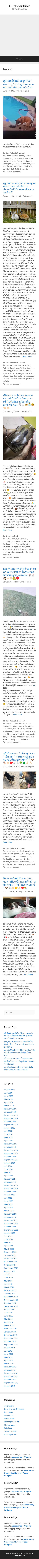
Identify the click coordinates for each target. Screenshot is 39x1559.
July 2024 (8, 1166)
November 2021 (10, 1262)
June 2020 (8, 1316)
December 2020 (11, 1297)
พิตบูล (5, 994)
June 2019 (8, 1354)
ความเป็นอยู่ (27, 376)
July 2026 (8, 1093)
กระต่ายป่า (14, 862)
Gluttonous (22, 539)
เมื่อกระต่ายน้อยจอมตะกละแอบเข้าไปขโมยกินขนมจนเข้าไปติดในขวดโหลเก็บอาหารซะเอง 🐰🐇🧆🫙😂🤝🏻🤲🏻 (18, 401)
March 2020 (9, 1325)
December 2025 (11, 1115)
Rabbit (28, 161)
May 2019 (8, 1357)
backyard (14, 726)
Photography (9, 1425)
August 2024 (9, 1163)
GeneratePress (19, 1556)
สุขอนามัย (30, 379)
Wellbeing (7, 371)
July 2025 (8, 1131)
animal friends (11, 983)
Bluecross (17, 365)
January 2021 (9, 1294)
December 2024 (11, 1150)
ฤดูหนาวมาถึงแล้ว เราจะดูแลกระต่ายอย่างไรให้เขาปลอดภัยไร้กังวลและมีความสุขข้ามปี (19, 188)
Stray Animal (18, 731)
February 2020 (10, 1329)
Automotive (9, 1406)
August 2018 (9, 1386)
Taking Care (25, 368)
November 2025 (11, 1118)
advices (9, 365)
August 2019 (9, 1348)
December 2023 (11, 1185)
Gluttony (6, 541)
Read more (27, 356)
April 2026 (8, 1102)
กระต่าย (16, 164)
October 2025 (10, 1122)
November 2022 (11, 1223)
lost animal (7, 729)
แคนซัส (25, 169)
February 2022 (10, 1252)
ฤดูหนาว (21, 379)
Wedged (14, 547)
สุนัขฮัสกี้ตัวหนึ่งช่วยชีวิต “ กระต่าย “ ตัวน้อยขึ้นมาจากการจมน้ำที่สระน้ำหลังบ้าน (18, 84)
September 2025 (11, 1125)
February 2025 (10, 1144)
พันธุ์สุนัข (30, 991)
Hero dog (29, 158)
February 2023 (10, 1214)
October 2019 (10, 1341)
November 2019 (11, 1338)
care (24, 365)
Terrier (26, 859)
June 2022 (8, 1239)
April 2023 (8, 1208)
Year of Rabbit (25, 371)
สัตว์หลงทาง (25, 739)
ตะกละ (18, 552)
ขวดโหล (6, 552)
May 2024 (8, 1173)
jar (12, 541)
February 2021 (10, 1290)
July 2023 (8, 1198)
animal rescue (11, 539)
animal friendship (25, 983)
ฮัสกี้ (12, 169)
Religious (8, 1428)
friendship (7, 989)
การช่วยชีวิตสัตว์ (14, 549)
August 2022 (9, 1233)
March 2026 (9, 1106)
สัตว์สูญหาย (15, 739)
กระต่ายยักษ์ (21, 991)
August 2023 (9, 1195)
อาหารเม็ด (7, 555)
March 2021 (9, 1287)
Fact (28, 365)
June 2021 (8, 1278)
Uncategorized (12, 536)
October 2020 (10, 1303)
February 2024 (10, 1179)
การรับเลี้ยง (11, 737)
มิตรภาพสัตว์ (21, 994)
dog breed (11, 986)
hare (32, 854)
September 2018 (11, 1383)
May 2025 (8, 1137)
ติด (23, 552)
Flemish (20, 986)
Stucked (6, 547)
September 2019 (11, 1345)
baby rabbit (8, 854)
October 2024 (10, 1157)
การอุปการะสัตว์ (23, 737)
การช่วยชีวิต (25, 164)
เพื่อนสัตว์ (11, 997)
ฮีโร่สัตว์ (18, 169)
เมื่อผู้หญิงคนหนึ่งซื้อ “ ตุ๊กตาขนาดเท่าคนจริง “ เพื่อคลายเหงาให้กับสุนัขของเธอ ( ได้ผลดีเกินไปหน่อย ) (18, 1036)
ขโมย (13, 552)
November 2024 (11, 1153)
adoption (9, 723)
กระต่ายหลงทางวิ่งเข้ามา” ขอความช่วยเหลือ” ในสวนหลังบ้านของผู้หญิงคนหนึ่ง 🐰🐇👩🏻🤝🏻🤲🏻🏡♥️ (19, 573)
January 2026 (10, 1112)
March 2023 (9, 1211)
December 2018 (10, 1373)
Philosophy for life (11, 1422)
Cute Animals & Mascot (15, 153)
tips (32, 368)
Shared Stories (10, 1431)
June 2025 (8, 1134)
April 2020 (8, 1322)
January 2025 (10, 1147)
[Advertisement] (19, 35)
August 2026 (9, 1090)
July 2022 (8, 1236)
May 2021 (8, 1281)
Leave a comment (13, 172)
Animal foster (19, 723)
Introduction (9, 1419)
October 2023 (10, 1192)
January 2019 (9, 1370)
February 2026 (10, 1109)
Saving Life (7, 164)
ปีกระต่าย (13, 379)
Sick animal (18, 859)
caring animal (19, 854)
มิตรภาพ (12, 994)
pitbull (26, 989)
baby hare (29, 851)
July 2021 (8, 1274)
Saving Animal (9, 544)
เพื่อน (5, 997)
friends (27, 986)
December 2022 (11, 1220)
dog (11, 158)
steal (28, 544)
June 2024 (8, 1169)
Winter (15, 371)
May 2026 (8, 1099)
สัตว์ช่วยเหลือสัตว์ (21, 166)
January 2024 (10, 1182)
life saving (20, 161)
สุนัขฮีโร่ (6, 169)
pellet (26, 541)
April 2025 (8, 1141)
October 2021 (9, 1265)
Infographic (8, 1415)
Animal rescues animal (15, 156)
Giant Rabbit (17, 989)
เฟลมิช (19, 997)
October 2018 (9, 1380)
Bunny (21, 726)
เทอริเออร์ (31, 864)
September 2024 (11, 1160)
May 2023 (8, 1204)
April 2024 (8, 1176)
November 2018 (10, 1376)
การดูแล (13, 373)
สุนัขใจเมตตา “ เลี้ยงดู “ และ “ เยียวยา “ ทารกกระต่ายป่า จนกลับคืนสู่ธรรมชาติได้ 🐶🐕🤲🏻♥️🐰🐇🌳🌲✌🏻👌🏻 (19, 758)
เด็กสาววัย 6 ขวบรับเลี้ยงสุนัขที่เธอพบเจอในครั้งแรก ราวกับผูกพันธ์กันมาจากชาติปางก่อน (19, 1061)
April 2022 (8, 1246)
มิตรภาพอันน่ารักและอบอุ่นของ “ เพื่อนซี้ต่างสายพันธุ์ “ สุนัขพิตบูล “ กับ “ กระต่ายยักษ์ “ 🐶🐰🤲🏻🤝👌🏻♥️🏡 (19, 883)
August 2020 (9, 1309)
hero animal (19, 158)
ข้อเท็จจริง (18, 376)
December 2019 (10, 1335)
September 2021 (11, 1268)
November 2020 (11, 1300)
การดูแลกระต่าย (24, 373)
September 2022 (11, 1230)
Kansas (12, 161)
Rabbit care (14, 368)
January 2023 (10, 1217)
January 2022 (10, 1255)
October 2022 (10, 1227)
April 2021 (8, 1284)
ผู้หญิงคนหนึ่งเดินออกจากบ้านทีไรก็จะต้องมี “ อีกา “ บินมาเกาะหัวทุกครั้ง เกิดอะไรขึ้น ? (19, 1044)
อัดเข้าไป (29, 552)
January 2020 (10, 1332)
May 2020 (8, 1319)
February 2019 (10, 1367)
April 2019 (8, 1360)
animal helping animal (15, 851)
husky (5, 161)
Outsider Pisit (19, 6)
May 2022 (8, 1243)
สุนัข (30, 166)
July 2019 (8, 1351)
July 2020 (8, 1313)
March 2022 (9, 1249)
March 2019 (9, 1364)
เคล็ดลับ (6, 381)
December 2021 (10, 1258)
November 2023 (11, 1188)
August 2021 (9, 1271)
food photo (8, 1412)
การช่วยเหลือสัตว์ (28, 549)
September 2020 (11, 1306)
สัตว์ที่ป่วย (18, 864)
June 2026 (8, 1096)
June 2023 (8, 1201)
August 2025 (9, 1128)
